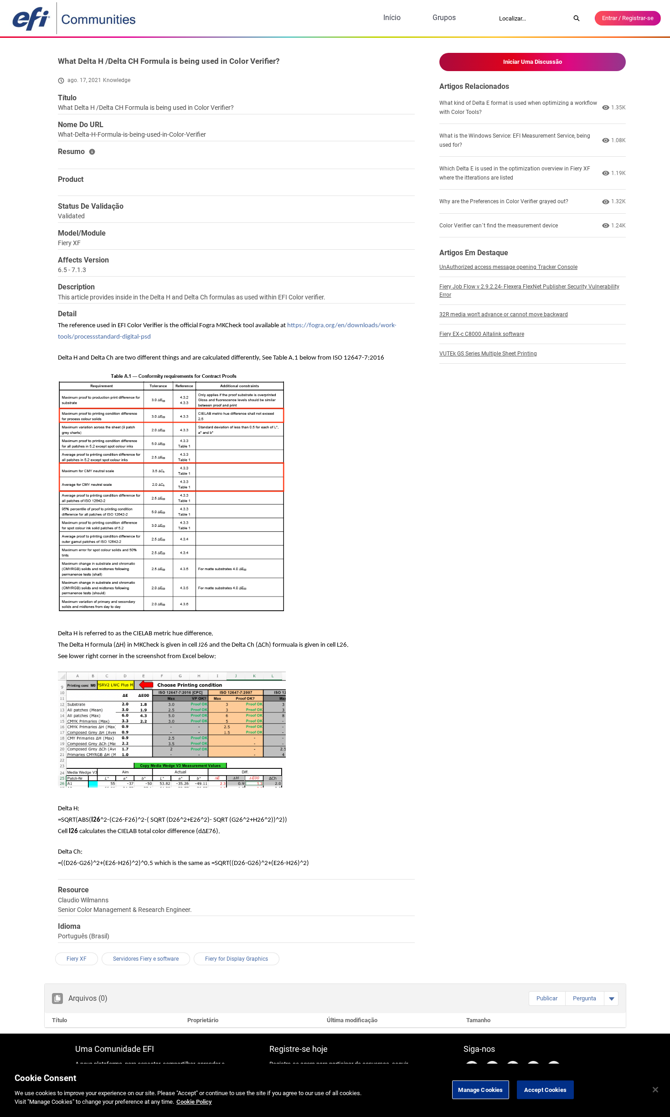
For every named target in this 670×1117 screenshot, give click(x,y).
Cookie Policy (194, 1101)
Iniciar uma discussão (532, 61)
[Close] (655, 1090)
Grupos (444, 17)
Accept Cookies (545, 1089)
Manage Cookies (480, 1089)
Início (392, 17)
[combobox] (531, 18)
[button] (547, 998)
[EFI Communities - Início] (74, 18)
